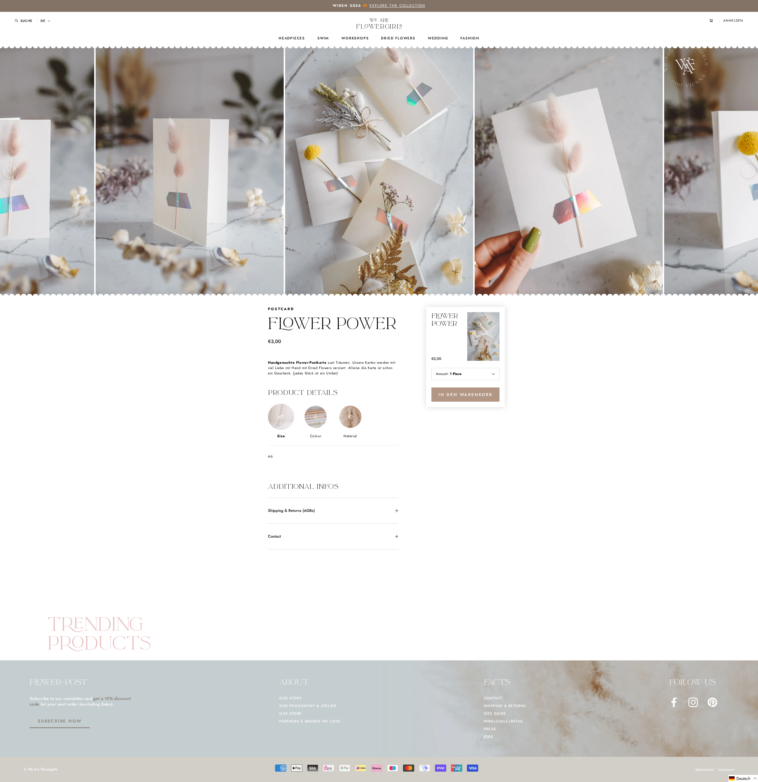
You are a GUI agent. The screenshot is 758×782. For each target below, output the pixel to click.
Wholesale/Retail (503, 721)
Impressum (726, 769)
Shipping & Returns (505, 706)
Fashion (469, 38)
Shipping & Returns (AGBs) (291, 510)
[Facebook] (674, 702)
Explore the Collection (397, 5)
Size (281, 436)
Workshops (355, 38)
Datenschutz (705, 769)
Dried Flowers (398, 38)
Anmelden (733, 20)
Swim (323, 38)
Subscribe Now (59, 721)
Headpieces (292, 38)
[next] (748, 171)
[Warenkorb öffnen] (714, 20)
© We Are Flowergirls (40, 769)
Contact (274, 536)
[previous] (9, 171)
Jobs (488, 736)
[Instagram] (693, 702)
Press (490, 729)
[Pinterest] (712, 702)
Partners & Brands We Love (310, 721)
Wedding (438, 38)
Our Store (290, 713)
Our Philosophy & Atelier (307, 706)
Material (350, 436)
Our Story (290, 698)
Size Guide (495, 713)
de (43, 21)
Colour (316, 436)
